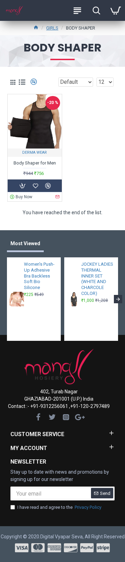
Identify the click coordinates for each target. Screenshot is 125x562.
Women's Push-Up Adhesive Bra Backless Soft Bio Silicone (39, 276)
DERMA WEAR (34, 152)
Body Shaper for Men (35, 163)
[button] (7, 299)
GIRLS (52, 28)
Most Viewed (25, 243)
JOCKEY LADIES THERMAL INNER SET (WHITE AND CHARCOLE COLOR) (97, 279)
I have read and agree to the (59, 507)
